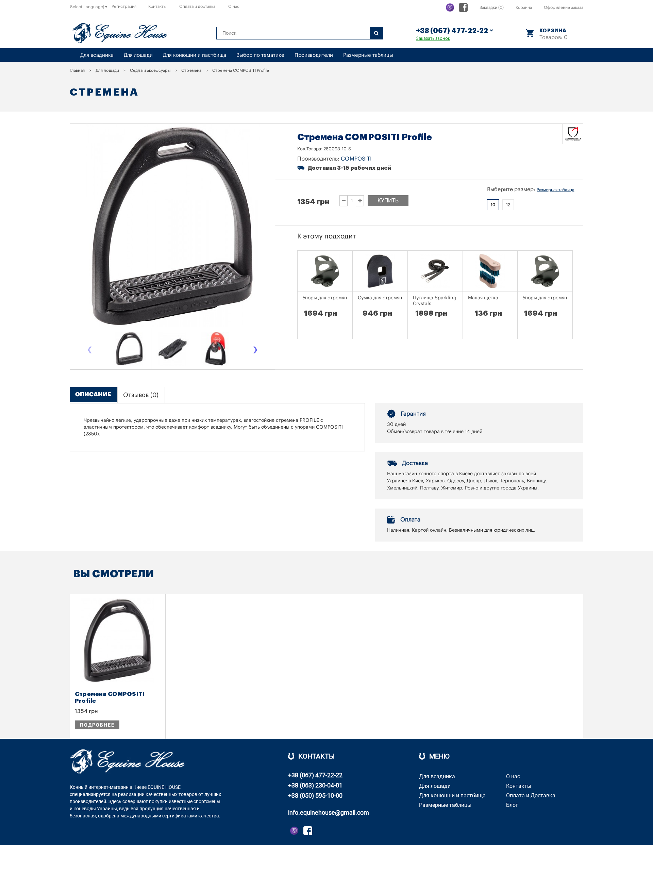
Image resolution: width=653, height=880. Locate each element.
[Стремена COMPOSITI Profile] (130, 349)
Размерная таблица (555, 190)
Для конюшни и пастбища (194, 55)
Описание (93, 394)
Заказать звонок (433, 38)
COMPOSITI (356, 159)
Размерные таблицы (368, 55)
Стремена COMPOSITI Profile (110, 697)
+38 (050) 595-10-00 (315, 795)
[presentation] (89, 350)
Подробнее (97, 725)
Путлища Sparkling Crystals (434, 301)
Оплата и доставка (197, 6)
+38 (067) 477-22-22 (315, 775)
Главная (77, 70)
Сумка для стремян (380, 298)
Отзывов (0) (140, 395)
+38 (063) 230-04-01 (315, 785)
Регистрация (124, 6)
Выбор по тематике (260, 55)
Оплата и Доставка (530, 795)
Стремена (191, 70)
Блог (512, 805)
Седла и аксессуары (150, 70)
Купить (388, 200)
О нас (233, 6)
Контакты (157, 6)
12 (508, 205)
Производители (314, 55)
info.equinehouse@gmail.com (328, 812)
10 (493, 205)
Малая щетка (483, 298)
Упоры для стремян (325, 298)
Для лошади (138, 55)
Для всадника (97, 55)
